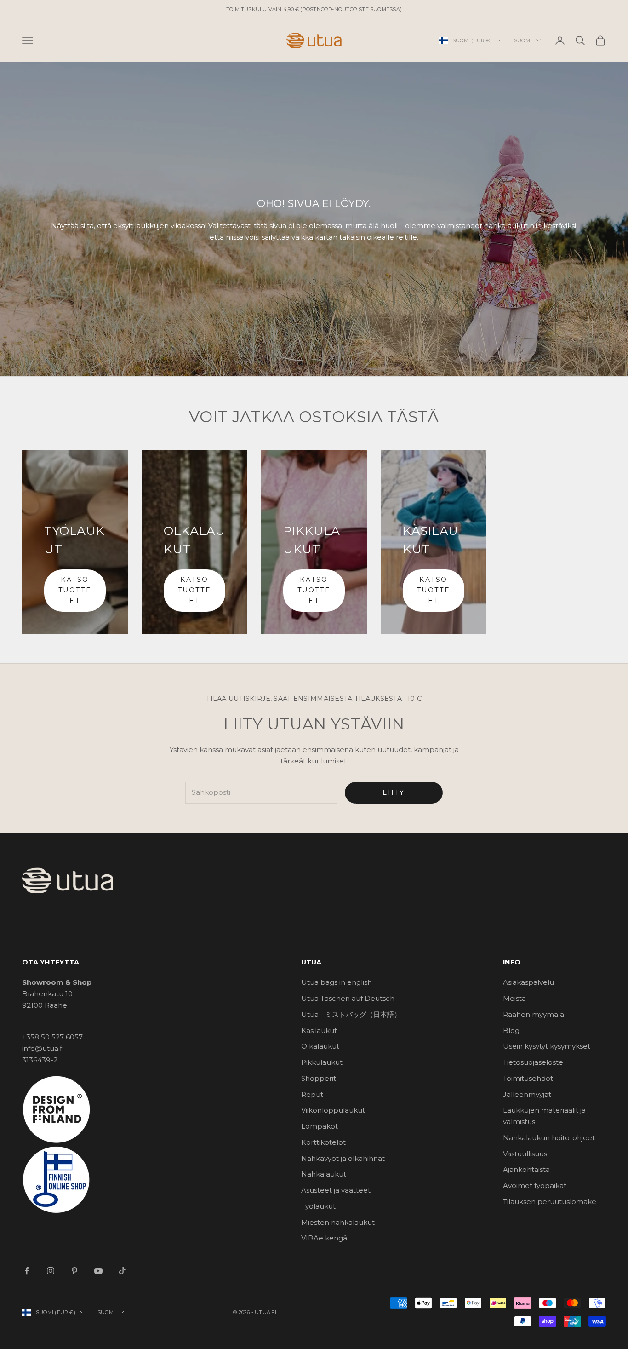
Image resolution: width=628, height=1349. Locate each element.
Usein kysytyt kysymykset (546, 1046)
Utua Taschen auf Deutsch (347, 998)
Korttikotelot (323, 1142)
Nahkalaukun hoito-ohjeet (549, 1137)
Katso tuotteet (74, 590)
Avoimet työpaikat (534, 1185)
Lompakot (319, 1126)
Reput (312, 1094)
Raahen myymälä (533, 1014)
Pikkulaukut (322, 1062)
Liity (394, 792)
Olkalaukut (320, 1046)
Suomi (522, 40)
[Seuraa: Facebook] (26, 1270)
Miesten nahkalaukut (338, 1222)
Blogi (512, 1030)
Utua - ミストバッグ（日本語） (351, 1014)
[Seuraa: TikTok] (122, 1270)
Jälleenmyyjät (527, 1094)
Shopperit (318, 1078)
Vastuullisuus (525, 1153)
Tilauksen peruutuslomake (549, 1201)
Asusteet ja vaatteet (336, 1190)
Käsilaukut (319, 1030)
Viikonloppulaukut (333, 1110)
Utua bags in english (336, 982)
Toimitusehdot (528, 1078)
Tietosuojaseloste (533, 1062)
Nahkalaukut (323, 1174)
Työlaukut (318, 1206)
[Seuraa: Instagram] (50, 1270)
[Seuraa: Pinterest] (74, 1270)
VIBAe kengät (325, 1238)
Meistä (514, 998)
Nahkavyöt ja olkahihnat (343, 1158)
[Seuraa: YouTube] (98, 1270)
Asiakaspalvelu (528, 982)
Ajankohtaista (526, 1169)
